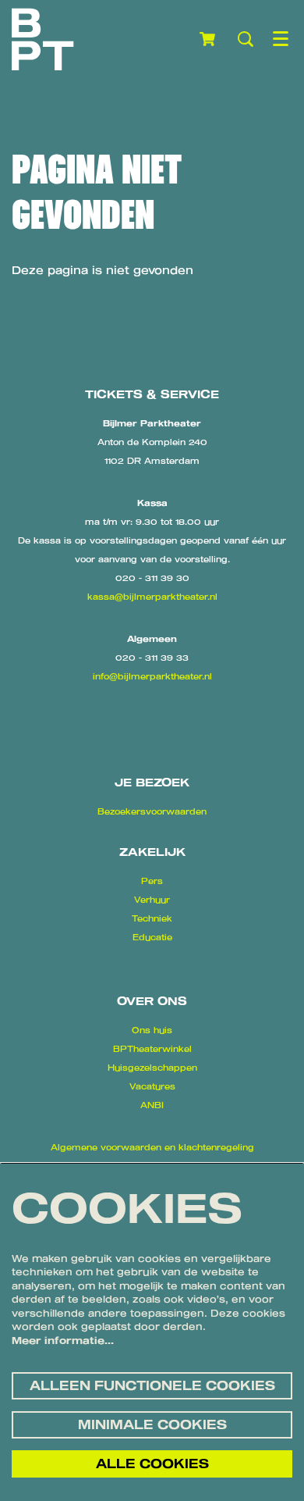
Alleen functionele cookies (152, 1385)
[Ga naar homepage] (43, 39)
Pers (152, 881)
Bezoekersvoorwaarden (152, 811)
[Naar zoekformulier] (245, 39)
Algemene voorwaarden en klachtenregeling (152, 1147)
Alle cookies (152, 1463)
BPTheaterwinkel (152, 1049)
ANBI (152, 1105)
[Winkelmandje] (209, 39)
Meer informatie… (63, 1340)
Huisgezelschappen (152, 1067)
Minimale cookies (152, 1424)
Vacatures (152, 1086)
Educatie (152, 937)
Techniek (152, 918)
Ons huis (152, 1030)
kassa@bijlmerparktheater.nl (152, 596)
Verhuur (152, 899)
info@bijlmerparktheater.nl (152, 676)
